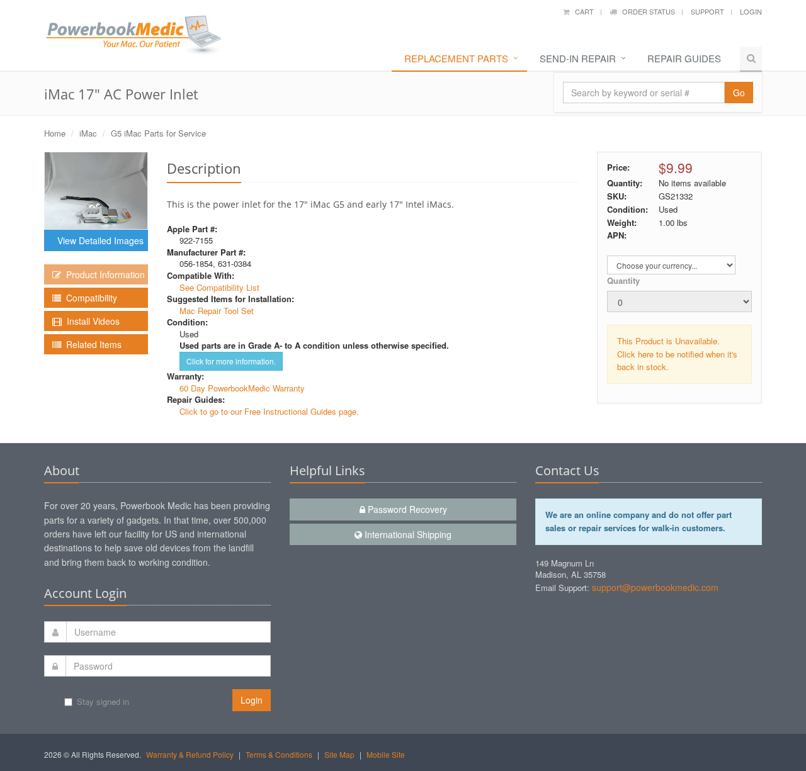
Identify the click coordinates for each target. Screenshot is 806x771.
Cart (581, 11)
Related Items (91, 344)
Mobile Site (385, 754)
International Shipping (406, 534)
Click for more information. (231, 361)
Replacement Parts (456, 58)
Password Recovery (406, 509)
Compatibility (89, 297)
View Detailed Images (98, 240)
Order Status (645, 11)
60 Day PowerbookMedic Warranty (242, 388)
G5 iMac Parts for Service (158, 133)
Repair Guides (684, 58)
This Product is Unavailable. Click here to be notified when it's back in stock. (677, 354)
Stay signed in (103, 701)
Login (751, 11)
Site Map (339, 754)
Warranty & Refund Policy (190, 754)
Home (54, 133)
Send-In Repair (578, 58)
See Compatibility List (219, 287)
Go (739, 92)
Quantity (623, 280)
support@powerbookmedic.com (655, 587)
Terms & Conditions (279, 754)
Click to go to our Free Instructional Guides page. (269, 411)
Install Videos (91, 321)
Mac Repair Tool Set (216, 311)
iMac (88, 133)
